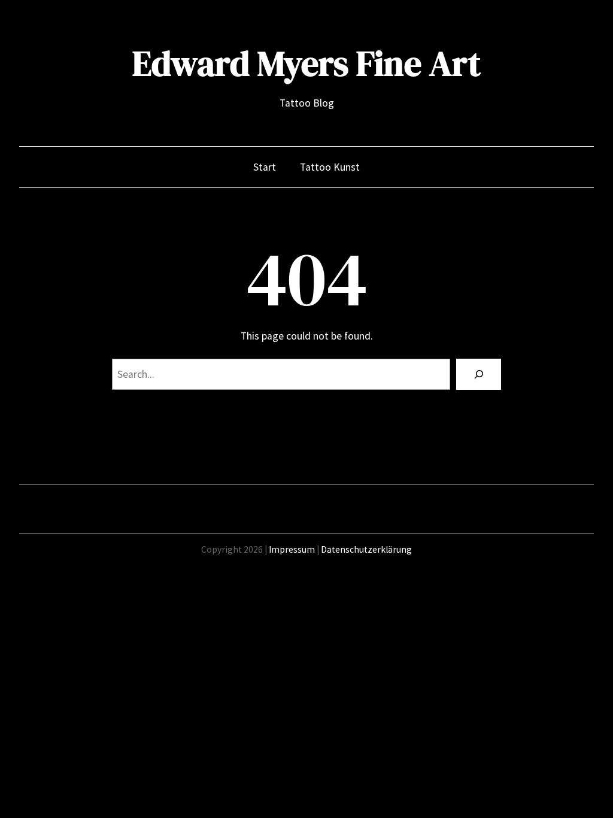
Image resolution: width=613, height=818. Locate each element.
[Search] (478, 374)
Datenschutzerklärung (366, 549)
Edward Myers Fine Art (306, 63)
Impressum (292, 549)
